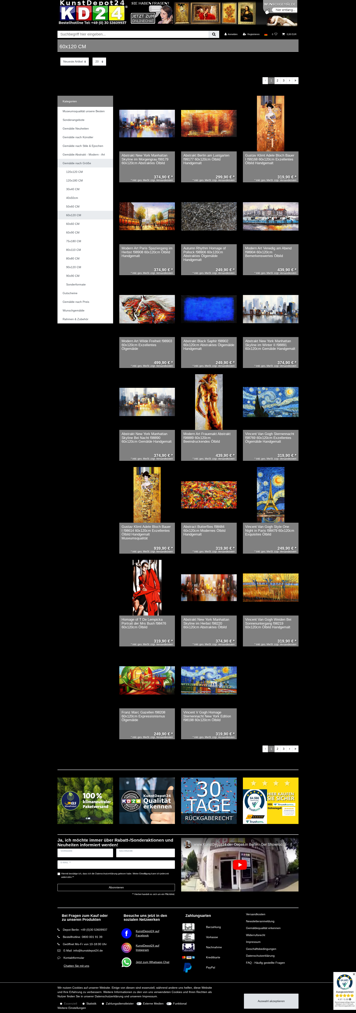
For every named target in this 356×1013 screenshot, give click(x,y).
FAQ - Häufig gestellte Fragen (265, 962)
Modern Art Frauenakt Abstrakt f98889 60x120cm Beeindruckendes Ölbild (207, 437)
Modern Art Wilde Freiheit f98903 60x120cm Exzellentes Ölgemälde (147, 345)
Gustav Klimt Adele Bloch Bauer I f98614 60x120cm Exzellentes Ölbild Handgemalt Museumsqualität (146, 532)
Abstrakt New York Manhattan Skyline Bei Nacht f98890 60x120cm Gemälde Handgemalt (147, 437)
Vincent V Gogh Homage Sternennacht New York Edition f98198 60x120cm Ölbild (207, 716)
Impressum (253, 941)
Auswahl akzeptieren (271, 1001)
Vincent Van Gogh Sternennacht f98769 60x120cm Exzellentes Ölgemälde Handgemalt (269, 437)
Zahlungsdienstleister (120, 1003)
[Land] (265, 34)
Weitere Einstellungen (71, 1007)
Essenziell (70, 1003)
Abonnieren (116, 887)
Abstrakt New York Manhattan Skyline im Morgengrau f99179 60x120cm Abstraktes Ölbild (145, 159)
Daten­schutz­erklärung (109, 996)
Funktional (180, 1003)
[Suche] (213, 34)
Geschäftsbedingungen (261, 948)
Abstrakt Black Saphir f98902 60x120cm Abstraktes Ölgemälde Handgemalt (208, 345)
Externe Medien (153, 1003)
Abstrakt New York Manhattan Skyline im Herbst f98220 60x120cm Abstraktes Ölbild (206, 623)
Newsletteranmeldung (260, 921)
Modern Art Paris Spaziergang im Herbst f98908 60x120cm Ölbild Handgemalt (147, 252)
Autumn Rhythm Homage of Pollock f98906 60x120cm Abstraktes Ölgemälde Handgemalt (204, 254)
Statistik (91, 1003)
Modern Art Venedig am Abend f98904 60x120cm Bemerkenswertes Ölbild (268, 252)
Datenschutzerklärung (260, 955)
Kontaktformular (73, 957)
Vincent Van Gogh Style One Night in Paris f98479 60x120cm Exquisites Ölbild (269, 530)
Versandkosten (255, 914)
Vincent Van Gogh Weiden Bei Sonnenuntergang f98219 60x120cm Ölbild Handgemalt (268, 623)
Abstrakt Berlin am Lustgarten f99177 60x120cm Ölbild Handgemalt (206, 159)
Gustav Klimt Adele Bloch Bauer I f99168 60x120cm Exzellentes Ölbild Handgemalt (269, 159)
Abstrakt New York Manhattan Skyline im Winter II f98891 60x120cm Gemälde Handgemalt (270, 345)
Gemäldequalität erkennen (263, 928)
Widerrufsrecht (255, 935)
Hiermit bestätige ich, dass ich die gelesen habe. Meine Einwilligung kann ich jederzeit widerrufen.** (115, 875)
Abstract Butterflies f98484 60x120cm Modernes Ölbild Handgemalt (204, 530)
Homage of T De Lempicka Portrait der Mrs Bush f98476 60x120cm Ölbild (144, 623)
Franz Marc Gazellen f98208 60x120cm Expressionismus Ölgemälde (143, 716)
